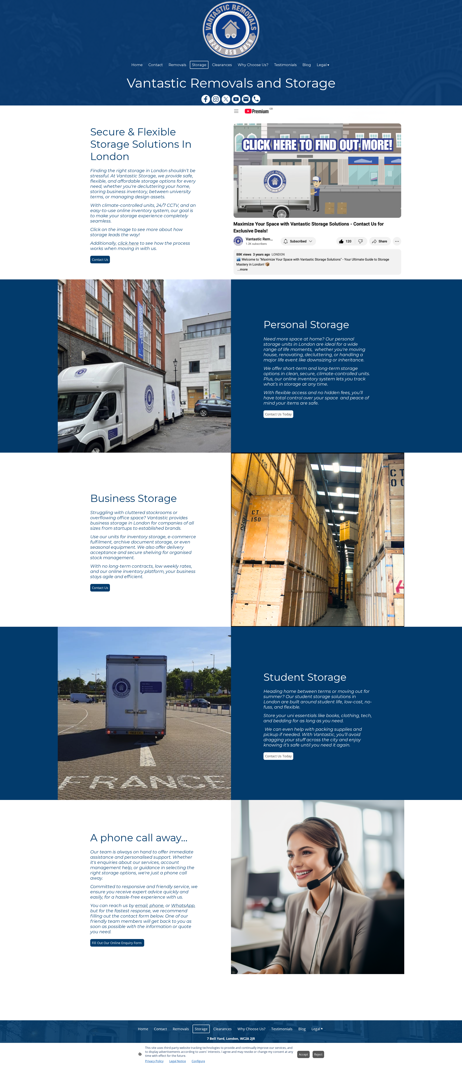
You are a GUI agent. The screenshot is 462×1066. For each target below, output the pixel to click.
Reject (318, 1054)
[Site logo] (231, 29)
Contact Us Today (278, 414)
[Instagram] (216, 99)
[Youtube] (236, 99)
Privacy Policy (154, 1061)
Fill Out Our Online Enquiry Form (117, 943)
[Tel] (256, 99)
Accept (303, 1054)
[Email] (246, 99)
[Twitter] (226, 99)
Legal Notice (177, 1061)
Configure (198, 1061)
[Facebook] (205, 99)
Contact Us (100, 259)
